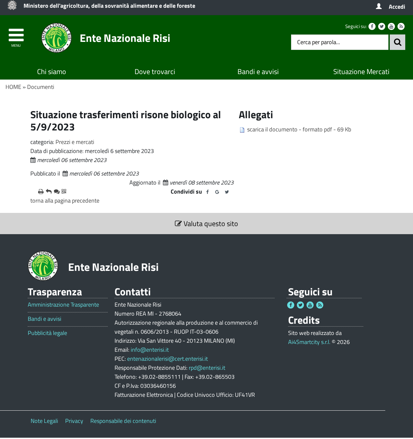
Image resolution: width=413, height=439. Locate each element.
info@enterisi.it (150, 349)
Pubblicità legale (47, 333)
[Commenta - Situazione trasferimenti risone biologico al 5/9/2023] (55, 191)
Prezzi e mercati (74, 142)
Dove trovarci (155, 71)
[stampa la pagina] (39, 191)
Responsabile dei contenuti (123, 420)
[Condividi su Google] (217, 192)
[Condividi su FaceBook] (207, 192)
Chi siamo (51, 71)
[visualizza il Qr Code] (63, 191)
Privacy (74, 420)
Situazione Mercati (361, 71)
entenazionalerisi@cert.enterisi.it (167, 358)
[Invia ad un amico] (47, 191)
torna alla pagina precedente (64, 200)
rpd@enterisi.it (207, 367)
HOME (13, 86)
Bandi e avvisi (258, 71)
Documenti (40, 86)
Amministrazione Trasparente (63, 304)
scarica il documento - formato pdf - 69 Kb (299, 129)
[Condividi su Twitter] (226, 192)
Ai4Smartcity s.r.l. (309, 342)
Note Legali (44, 420)
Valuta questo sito (210, 223)
